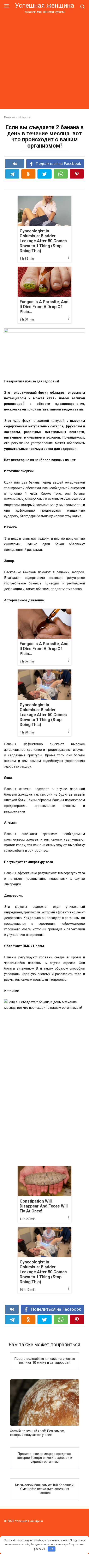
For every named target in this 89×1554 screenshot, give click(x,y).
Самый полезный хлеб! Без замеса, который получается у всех (37, 1433)
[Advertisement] (44, 60)
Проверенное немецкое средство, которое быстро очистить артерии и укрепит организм (44, 1457)
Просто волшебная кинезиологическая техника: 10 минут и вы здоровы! (44, 1361)
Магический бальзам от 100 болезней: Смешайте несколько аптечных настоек (44, 1489)
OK (51, 1548)
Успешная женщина (44, 5)
